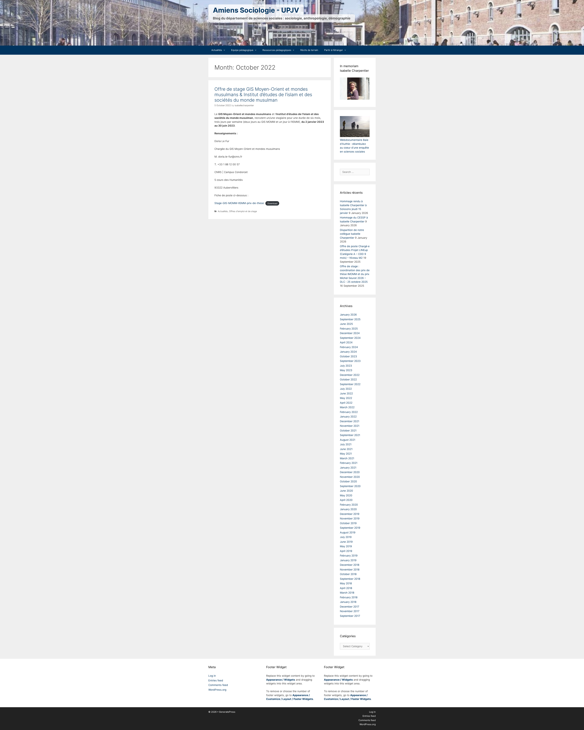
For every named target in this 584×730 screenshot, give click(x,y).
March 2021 (347, 458)
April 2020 (346, 500)
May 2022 (346, 398)
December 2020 (350, 472)
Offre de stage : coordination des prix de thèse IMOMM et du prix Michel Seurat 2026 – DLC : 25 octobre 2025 (355, 274)
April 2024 (346, 342)
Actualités (216, 50)
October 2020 (348, 481)
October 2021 (348, 430)
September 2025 (350, 319)
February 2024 (349, 347)
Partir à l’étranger (333, 50)
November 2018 (349, 569)
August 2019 (347, 532)
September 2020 (350, 486)
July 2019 (346, 537)
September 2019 (350, 527)
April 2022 (346, 402)
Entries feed (215, 680)
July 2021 (345, 444)
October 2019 (348, 523)
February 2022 (349, 412)
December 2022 (350, 374)
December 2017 (349, 606)
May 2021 (346, 453)
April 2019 (346, 551)
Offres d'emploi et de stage (243, 211)
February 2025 (349, 328)
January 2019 (348, 560)
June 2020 (346, 490)
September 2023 (350, 360)
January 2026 (348, 314)
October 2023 (348, 356)
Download (272, 203)
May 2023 (346, 370)
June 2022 (346, 393)
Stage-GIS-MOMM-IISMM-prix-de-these (239, 203)
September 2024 (350, 337)
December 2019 (349, 513)
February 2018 (348, 597)
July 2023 (346, 365)
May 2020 (346, 495)
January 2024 (348, 351)
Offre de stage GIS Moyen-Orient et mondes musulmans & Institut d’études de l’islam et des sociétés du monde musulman (263, 94)
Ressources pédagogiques (276, 50)
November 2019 (350, 518)
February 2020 (349, 504)
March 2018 (347, 592)
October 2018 (348, 574)
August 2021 (347, 439)
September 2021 (350, 435)
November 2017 (349, 611)
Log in (212, 675)
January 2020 (348, 509)
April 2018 (346, 588)
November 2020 (350, 476)
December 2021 (349, 421)
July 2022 (346, 388)
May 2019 (346, 546)
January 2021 (348, 467)
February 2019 (349, 555)
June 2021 (346, 449)
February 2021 (348, 462)
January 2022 (348, 416)
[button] (225, 50)
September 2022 (350, 384)
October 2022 (348, 379)
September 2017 (350, 615)
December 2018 (349, 564)
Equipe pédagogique (242, 50)
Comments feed (218, 685)
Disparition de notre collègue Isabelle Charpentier (352, 233)
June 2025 (346, 323)
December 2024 (350, 333)
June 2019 (346, 541)
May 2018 (346, 583)
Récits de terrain (309, 50)
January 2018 (348, 601)
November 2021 (349, 425)
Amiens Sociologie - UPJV (256, 10)
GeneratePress (227, 711)
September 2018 (350, 578)
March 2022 (347, 407)
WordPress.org (217, 689)
